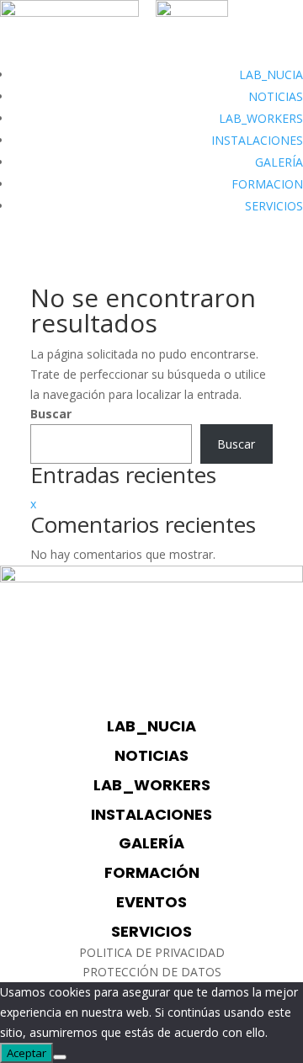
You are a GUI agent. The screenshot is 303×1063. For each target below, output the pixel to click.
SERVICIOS (274, 206)
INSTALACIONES (257, 140)
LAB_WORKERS (261, 118)
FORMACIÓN (151, 872)
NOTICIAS (275, 96)
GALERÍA (279, 162)
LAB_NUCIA (271, 74)
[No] (59, 1057)
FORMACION (267, 184)
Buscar (51, 414)
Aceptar (26, 1052)
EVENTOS (151, 901)
